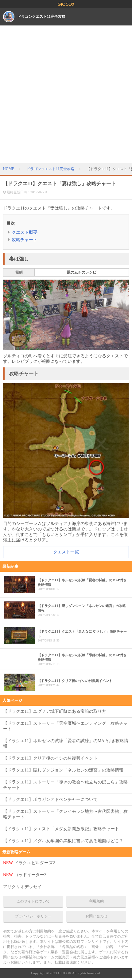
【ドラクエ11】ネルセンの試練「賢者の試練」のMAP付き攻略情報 (65, 743)
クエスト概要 (24, 232)
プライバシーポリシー (33, 916)
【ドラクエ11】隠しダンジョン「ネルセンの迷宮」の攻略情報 (63, 770)
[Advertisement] (66, 94)
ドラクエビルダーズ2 (29, 863)
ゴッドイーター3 (24, 874)
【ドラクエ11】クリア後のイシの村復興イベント (50, 758)
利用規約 (96, 901)
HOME (8, 169)
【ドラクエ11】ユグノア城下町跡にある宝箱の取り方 (54, 711)
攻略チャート (24, 239)
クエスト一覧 (66, 552)
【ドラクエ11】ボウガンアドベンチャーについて (50, 799)
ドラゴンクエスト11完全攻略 (41, 16)
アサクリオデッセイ (22, 886)
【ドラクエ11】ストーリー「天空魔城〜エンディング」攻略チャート (65, 726)
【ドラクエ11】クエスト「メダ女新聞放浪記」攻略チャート (61, 829)
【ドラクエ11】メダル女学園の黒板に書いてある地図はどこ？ (63, 841)
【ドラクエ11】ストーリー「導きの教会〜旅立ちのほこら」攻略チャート (65, 785)
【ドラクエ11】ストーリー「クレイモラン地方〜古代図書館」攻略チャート (65, 814)
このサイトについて (33, 901)
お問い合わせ (96, 916)
